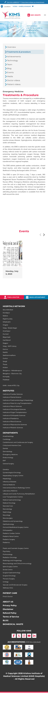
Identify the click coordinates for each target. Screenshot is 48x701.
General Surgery (8, 463)
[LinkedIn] (34, 636)
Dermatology (7, 451)
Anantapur (6, 331)
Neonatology (7, 509)
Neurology (6, 515)
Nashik (5, 352)
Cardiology (6, 439)
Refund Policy (9, 613)
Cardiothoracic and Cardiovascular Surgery (18, 442)
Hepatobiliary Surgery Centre (13, 475)
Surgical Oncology (9, 576)
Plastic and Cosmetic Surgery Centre (16, 548)
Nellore (5, 316)
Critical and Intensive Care (12, 445)
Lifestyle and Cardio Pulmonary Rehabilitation (19, 494)
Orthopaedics (7, 530)
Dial (13, 2)
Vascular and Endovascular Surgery (15, 585)
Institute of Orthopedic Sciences (14, 415)
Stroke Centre (7, 569)
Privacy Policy (10, 605)
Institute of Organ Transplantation (15, 412)
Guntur (5, 358)
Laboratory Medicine (10, 491)
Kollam (5, 367)
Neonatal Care (8, 506)
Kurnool (6, 334)
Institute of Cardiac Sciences (13, 394)
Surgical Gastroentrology (11, 573)
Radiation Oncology (10, 557)
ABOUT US (8, 602)
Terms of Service (11, 617)
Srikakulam (7, 322)
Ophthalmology (8, 524)
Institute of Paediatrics (11, 418)
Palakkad (6, 380)
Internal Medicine (9, 485)
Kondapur (6, 313)
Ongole (5, 325)
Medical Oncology (9, 503)
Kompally (6, 376)
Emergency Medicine (10, 454)
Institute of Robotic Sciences (13, 427)
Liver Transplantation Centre (13, 497)
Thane (5, 364)
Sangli (5, 361)
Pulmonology (7, 554)
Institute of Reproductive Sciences (15, 424)
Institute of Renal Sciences (12, 421)
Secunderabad (8, 310)
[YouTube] (29, 636)
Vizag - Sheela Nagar (10, 328)
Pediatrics (6, 542)
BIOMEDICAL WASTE (13, 624)
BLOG (5, 620)
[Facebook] (14, 636)
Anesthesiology (8, 436)
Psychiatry (6, 551)
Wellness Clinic (8, 588)
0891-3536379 (36, 15)
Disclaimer (8, 609)
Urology (6, 582)
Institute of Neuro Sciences (12, 406)
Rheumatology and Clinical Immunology (17, 563)
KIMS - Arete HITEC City (11, 385)
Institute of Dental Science (12, 397)
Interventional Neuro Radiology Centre (16, 488)
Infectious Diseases (9, 482)
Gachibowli (7, 340)
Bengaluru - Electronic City (12, 373)
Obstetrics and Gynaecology (13, 521)
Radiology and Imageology (12, 560)
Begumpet (6, 337)
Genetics (6, 469)
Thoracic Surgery (9, 579)
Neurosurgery (8, 518)
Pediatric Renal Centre (11, 536)
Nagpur (5, 343)
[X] (19, 636)
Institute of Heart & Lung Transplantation (17, 403)
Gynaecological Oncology (12, 472)
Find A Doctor (8, 596)
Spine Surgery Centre (10, 566)
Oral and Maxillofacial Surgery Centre (15, 527)
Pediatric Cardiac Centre (11, 533)
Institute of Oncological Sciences (14, 409)
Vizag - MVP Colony (9, 346)
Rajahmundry (7, 319)
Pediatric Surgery (9, 539)
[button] (22, 6)
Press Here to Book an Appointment (32, 2)
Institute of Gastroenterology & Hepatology (18, 400)
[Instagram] (24, 636)
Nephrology (7, 512)
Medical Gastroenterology (12, 500)
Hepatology (7, 478)
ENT (4, 460)
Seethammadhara (9, 355)
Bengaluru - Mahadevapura (12, 370)
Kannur (5, 349)
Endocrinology (8, 457)
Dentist (5, 448)
